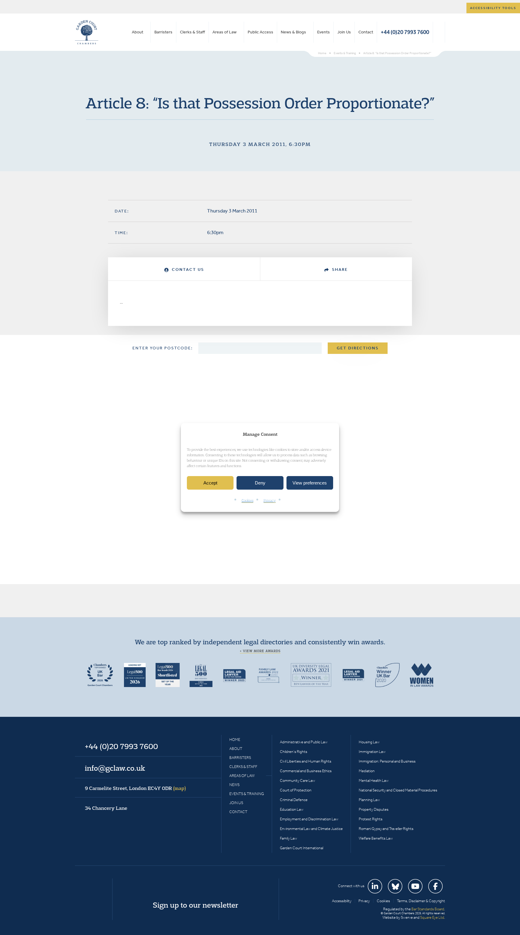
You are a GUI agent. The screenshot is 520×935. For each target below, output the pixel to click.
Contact (365, 32)
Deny (260, 482)
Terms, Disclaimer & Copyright (421, 901)
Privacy (270, 500)
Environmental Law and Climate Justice (311, 828)
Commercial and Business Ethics (306, 771)
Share (339, 269)
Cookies (247, 500)
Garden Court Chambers (86, 32)
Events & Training (246, 793)
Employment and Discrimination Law (309, 819)
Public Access (260, 32)
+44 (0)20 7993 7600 (405, 32)
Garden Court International (301, 848)
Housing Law (369, 742)
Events (323, 32)
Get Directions (358, 348)
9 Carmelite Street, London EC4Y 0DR (135, 788)
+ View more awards (260, 651)
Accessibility (341, 901)
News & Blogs (293, 32)
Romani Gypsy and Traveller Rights (386, 828)
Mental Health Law (373, 780)
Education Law (291, 809)
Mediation (367, 771)
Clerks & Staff (192, 32)
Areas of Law (224, 32)
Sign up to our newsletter (195, 904)
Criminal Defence (294, 799)
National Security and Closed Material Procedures (398, 790)
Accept (210, 482)
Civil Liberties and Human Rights (305, 761)
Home (234, 739)
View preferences (309, 482)
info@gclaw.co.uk (115, 767)
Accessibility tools (493, 8)
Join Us (344, 32)
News (234, 784)
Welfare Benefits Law (376, 838)
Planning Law (369, 799)
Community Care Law (297, 780)
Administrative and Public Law (303, 742)
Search (439, 32)
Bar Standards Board (427, 909)
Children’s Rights (293, 751)
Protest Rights (370, 819)
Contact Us (187, 269)
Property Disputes (373, 809)
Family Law (288, 838)
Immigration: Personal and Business (387, 761)
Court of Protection (295, 790)
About (137, 32)
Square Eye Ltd (432, 917)
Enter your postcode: (162, 348)
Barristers (163, 32)
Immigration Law (372, 751)
